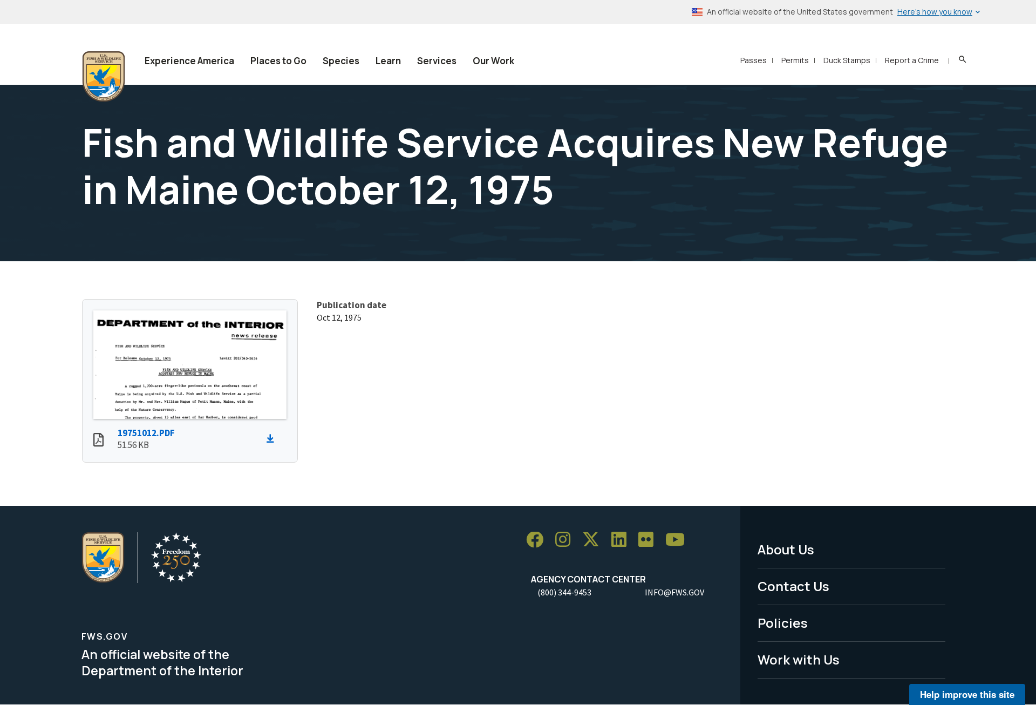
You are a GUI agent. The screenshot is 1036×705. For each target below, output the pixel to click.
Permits (795, 60)
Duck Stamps (846, 60)
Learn (388, 61)
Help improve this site (967, 694)
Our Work (493, 61)
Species (341, 61)
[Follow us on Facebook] (538, 540)
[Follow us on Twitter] (594, 540)
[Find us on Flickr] (649, 540)
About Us (786, 549)
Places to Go (278, 61)
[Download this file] (273, 439)
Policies (783, 623)
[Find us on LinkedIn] (622, 540)
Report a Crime (912, 60)
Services (436, 61)
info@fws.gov (674, 592)
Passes (753, 60)
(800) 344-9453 (564, 592)
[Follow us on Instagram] (566, 540)
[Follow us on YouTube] (678, 540)
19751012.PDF (146, 433)
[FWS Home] (103, 77)
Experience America (189, 61)
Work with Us (799, 659)
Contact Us (793, 586)
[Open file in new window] (98, 441)
